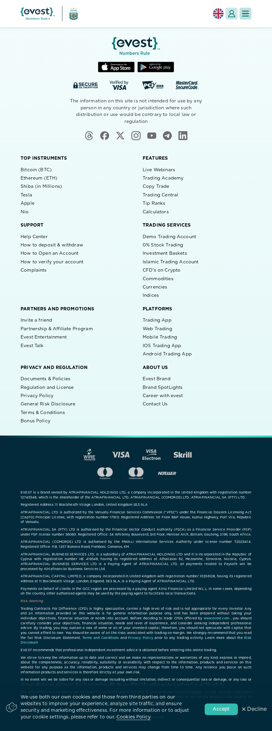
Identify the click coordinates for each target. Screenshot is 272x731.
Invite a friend (36, 320)
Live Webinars (159, 170)
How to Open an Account (49, 253)
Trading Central (160, 195)
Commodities (158, 279)
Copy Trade (156, 186)
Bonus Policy (35, 421)
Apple (27, 203)
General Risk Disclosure (48, 404)
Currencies (155, 287)
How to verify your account (52, 262)
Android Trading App (167, 354)
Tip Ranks (154, 203)
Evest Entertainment (44, 337)
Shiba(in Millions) (41, 186)
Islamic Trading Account (170, 262)
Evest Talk (32, 345)
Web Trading (157, 329)
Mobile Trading (160, 337)
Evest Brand (156, 379)
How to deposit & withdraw (52, 245)
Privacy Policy (37, 395)
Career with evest (163, 395)
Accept (221, 709)
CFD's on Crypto (161, 270)
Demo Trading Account (169, 237)
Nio (25, 212)
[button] (245, 14)
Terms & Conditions (43, 412)
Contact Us (155, 404)
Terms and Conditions (100, 638)
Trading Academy (163, 178)
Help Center (34, 237)
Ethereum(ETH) (39, 178)
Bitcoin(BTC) (36, 170)
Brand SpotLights (162, 387)
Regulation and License (47, 387)
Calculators (156, 212)
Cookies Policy (133, 717)
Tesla (26, 195)
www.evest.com (216, 618)
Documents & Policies (45, 379)
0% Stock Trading (163, 245)
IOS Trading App (162, 345)
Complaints (34, 270)
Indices (151, 295)
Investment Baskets (165, 253)
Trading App (157, 320)
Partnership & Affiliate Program (57, 329)
